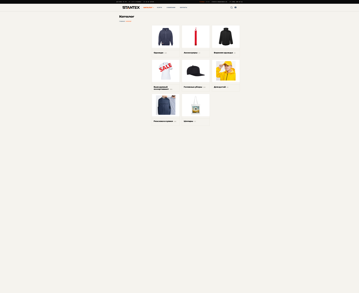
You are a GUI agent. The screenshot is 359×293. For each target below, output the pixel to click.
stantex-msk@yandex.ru (219, 1)
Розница (202, 1)
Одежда (160, 53)
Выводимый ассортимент (163, 88)
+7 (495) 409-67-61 (236, 1)
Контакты (183, 7)
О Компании (171, 7)
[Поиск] (232, 7)
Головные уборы (195, 87)
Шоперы (190, 121)
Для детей (221, 87)
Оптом (207, 1)
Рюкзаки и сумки (165, 121)
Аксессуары (192, 53)
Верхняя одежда (225, 53)
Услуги (159, 7)
